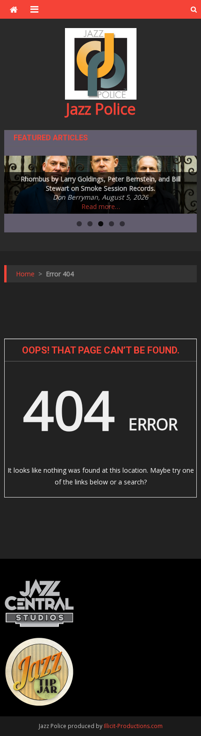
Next (185, 182)
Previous (16, 182)
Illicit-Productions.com (133, 726)
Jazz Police (101, 109)
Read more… (100, 206)
